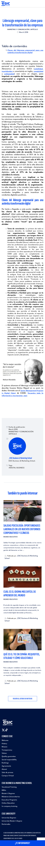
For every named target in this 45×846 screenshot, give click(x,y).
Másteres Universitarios (11, 797)
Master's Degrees (8, 793)
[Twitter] (18, 37)
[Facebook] (20, 37)
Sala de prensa (7, 772)
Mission (4, 747)
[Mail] (26, 37)
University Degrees (9, 818)
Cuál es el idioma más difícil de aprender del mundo (19, 593)
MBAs (4, 790)
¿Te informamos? (22, 843)
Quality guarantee (9, 756)
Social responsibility (9, 760)
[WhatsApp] (24, 37)
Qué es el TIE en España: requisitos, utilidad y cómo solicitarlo (21, 656)
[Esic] (11, 721)
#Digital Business (16, 468)
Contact (16, 835)
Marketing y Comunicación (18, 29)
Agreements (6, 766)
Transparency (7, 750)
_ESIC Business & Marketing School (20, 458)
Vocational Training (9, 787)
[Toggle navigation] (41, 3)
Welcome (5, 740)
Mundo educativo (10, 537)
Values (4, 753)
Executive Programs (9, 800)
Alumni (4, 769)
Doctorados (6, 824)
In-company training (9, 806)
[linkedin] (22, 37)
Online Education (8, 803)
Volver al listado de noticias (22, 698)
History (4, 744)
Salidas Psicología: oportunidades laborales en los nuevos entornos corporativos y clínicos (21, 529)
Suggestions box (23, 835)
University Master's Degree (12, 821)
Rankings (5, 763)
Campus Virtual (8, 776)
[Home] (5, 3)
